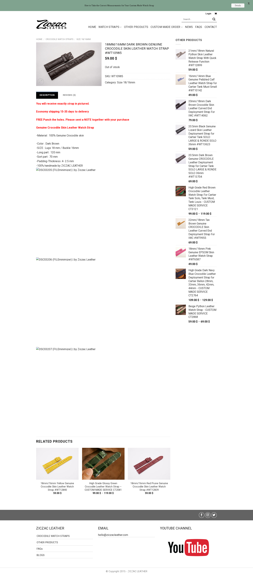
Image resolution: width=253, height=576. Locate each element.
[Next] (170, 475)
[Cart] (216, 14)
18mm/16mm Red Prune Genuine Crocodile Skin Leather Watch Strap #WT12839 (149, 486)
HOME (92, 27)
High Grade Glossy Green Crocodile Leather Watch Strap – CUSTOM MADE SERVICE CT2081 (103, 486)
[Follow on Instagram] (208, 515)
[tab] (47, 95)
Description (47, 95)
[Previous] (36, 475)
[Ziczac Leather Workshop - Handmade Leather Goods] (51, 24)
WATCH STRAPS (108, 27)
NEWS (189, 27)
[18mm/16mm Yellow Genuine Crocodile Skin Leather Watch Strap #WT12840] (57, 464)
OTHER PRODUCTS (136, 27)
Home (39, 39)
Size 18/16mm (83, 39)
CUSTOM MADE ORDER (165, 27)
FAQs (198, 27)
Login (208, 13)
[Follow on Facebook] (201, 515)
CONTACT (211, 27)
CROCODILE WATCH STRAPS (59, 39)
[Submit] (214, 19)
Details (238, 5)
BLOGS (41, 555)
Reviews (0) (69, 95)
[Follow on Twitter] (214, 515)
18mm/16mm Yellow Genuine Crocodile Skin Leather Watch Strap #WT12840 (57, 486)
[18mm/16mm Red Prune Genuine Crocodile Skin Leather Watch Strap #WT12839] (149, 464)
